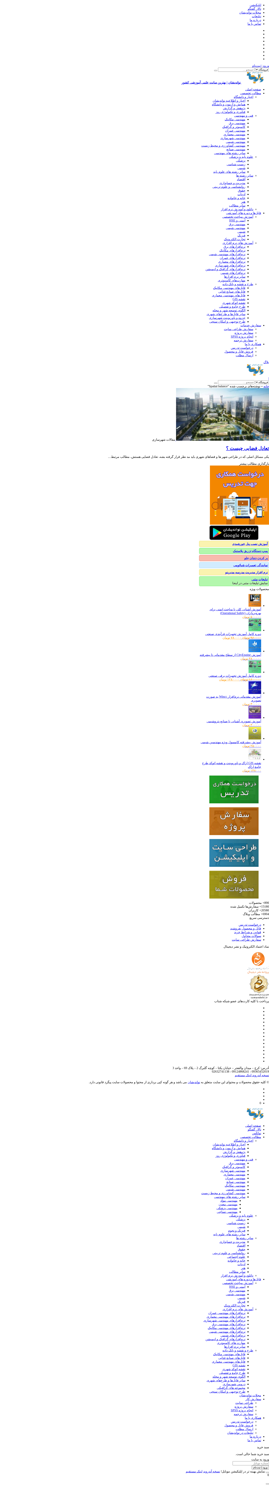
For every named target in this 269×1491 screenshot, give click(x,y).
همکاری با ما (253, 344)
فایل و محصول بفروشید (245, 928)
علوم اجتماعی (236, 1256)
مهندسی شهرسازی (232, 138)
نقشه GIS (239, 299)
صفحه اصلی (253, 89)
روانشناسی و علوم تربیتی (228, 186)
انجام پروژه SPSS (242, 336)
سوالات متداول (251, 936)
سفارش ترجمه (243, 340)
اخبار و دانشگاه (243, 97)
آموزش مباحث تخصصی (237, 216)
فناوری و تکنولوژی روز (230, 112)
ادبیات (241, 194)
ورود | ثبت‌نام (260, 65)
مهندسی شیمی (235, 141)
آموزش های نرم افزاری (238, 243)
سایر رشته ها (244, 175)
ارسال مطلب (244, 355)
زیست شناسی (236, 164)
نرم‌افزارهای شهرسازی (230, 265)
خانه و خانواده (236, 198)
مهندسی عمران (235, 130)
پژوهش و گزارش (234, 108)
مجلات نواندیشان (250, 12)
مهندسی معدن (228, 1204)
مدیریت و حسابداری (232, 183)
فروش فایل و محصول (238, 351)
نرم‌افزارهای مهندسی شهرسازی (224, 1320)
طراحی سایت (244, 1402)
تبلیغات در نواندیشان (240, 1432)
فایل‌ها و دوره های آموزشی (243, 213)
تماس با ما (254, 23)
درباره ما (255, 20)
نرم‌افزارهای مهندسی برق (228, 1324)
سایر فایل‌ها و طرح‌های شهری (226, 314)
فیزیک (241, 235)
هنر (243, 201)
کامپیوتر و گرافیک (233, 127)
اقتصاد (241, 179)
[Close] (267, 1472)
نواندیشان (194, 1082)
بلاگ (266, 362)
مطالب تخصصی (250, 93)
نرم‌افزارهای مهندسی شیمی (227, 254)
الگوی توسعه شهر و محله (228, 310)
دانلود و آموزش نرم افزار (237, 209)
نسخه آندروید (260, 1075)
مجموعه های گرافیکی (231, 1387)
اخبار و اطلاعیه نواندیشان (229, 100)
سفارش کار (253, 1399)
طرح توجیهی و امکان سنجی (227, 321)
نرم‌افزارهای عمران (232, 258)
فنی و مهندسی (243, 115)
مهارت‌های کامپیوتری (231, 280)
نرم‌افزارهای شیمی (233, 273)
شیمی (241, 168)
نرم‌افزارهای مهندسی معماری (226, 1316)
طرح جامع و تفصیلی (232, 306)
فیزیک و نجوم (236, 1230)
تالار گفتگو (254, 8)
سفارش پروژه (244, 332)
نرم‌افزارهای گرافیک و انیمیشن (225, 269)
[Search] (215, 70)
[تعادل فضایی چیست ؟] (222, 439)
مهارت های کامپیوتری (231, 1343)
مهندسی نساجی (227, 1211)
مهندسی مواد (228, 1200)
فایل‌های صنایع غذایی (231, 291)
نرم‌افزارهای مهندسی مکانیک (226, 1328)
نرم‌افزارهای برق (234, 246)
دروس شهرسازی (234, 1384)
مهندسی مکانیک (235, 119)
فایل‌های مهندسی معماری (228, 295)
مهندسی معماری (234, 134)
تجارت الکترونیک (234, 239)
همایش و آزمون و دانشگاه (228, 104)
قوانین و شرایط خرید (247, 932)
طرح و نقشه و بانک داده (238, 284)
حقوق (241, 190)
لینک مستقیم (243, 1075)
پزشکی (240, 160)
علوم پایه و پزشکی (241, 156)
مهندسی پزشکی (226, 1208)
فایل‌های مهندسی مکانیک (229, 288)
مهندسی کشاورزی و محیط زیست (223, 145)
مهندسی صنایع (235, 149)
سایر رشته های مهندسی (229, 153)
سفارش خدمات (250, 325)
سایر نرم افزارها (234, 276)
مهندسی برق (237, 123)
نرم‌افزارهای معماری (231, 261)
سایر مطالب (237, 205)
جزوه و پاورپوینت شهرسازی (227, 317)
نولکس (256, 1133)
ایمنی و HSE (237, 220)
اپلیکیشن (255, 5)
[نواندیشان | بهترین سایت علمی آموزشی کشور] (255, 374)
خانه (266, 386)
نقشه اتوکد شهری (233, 303)
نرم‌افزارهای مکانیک (232, 250)
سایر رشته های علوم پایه (229, 171)
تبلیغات (256, 16)
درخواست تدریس (242, 347)
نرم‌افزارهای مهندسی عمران (226, 1313)
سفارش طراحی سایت (238, 329)
